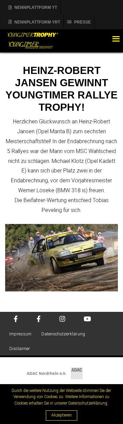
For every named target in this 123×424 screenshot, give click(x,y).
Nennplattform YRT (37, 22)
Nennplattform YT (35, 7)
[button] (102, 39)
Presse (82, 22)
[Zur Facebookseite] (16, 319)
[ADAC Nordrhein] (62, 369)
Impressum (20, 333)
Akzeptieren (61, 415)
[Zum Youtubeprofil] (87, 319)
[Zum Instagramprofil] (62, 319)
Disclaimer (19, 348)
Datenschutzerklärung (63, 333)
